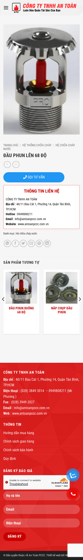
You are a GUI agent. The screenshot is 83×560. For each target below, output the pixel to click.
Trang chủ (10, 145)
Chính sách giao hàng (18, 441)
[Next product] (7, 164)
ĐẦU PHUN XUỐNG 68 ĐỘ (21, 310)
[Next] (79, 308)
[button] (6, 7)
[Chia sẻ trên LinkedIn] (47, 243)
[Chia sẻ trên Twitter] (23, 243)
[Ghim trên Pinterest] (39, 243)
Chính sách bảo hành (18, 450)
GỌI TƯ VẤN (36, 177)
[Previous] (3, 308)
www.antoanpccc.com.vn (29, 413)
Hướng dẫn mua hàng (18, 433)
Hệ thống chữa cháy (36, 145)
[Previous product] (15, 164)
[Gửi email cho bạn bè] (31, 243)
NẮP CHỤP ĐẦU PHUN (61, 310)
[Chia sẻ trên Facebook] (15, 243)
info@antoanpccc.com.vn (32, 408)
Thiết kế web (53, 555)
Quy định (9, 459)
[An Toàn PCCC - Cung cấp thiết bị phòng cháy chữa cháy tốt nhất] (44, 8)
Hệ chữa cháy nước (26, 233)
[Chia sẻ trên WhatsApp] (7, 243)
